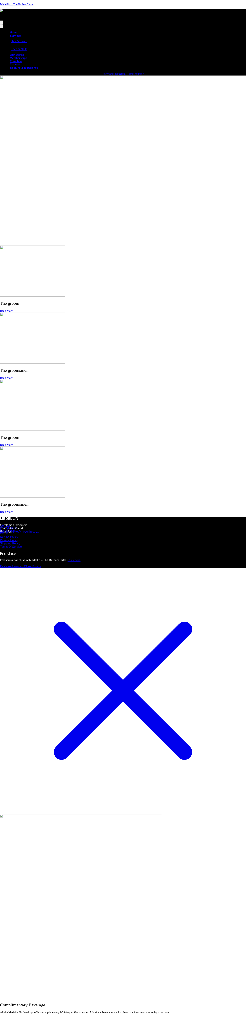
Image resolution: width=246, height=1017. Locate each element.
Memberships (18, 57)
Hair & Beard (19, 41)
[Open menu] (1, 22)
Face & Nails (19, 49)
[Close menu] (1, 26)
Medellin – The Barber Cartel (16, 4)
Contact (15, 64)
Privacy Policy (9, 540)
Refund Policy (9, 537)
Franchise (16, 61)
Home (13, 32)
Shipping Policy (10, 543)
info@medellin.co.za (26, 531)
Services (15, 35)
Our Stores (17, 54)
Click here (74, 560)
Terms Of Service (11, 546)
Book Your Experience (24, 67)
